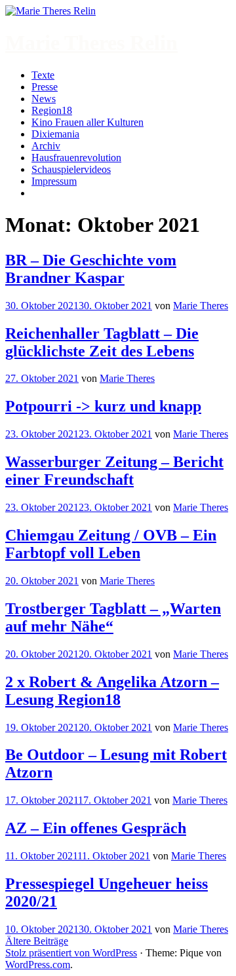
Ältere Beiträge (36, 941)
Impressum (54, 181)
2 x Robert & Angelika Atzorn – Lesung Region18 (112, 690)
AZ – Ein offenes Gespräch (95, 827)
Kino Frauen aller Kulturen (87, 122)
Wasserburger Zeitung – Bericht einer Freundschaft (114, 470)
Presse (44, 86)
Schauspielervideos (71, 169)
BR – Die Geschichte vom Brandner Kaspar (90, 269)
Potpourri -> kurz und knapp (103, 406)
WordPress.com (37, 964)
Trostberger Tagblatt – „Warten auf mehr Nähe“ (113, 617)
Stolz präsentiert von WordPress (71, 952)
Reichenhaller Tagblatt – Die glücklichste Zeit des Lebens (102, 342)
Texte (42, 75)
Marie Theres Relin (91, 42)
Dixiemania (55, 134)
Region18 (51, 110)
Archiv (45, 145)
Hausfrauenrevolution (76, 157)
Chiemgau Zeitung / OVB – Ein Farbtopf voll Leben (110, 544)
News (43, 98)
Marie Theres (200, 305)
